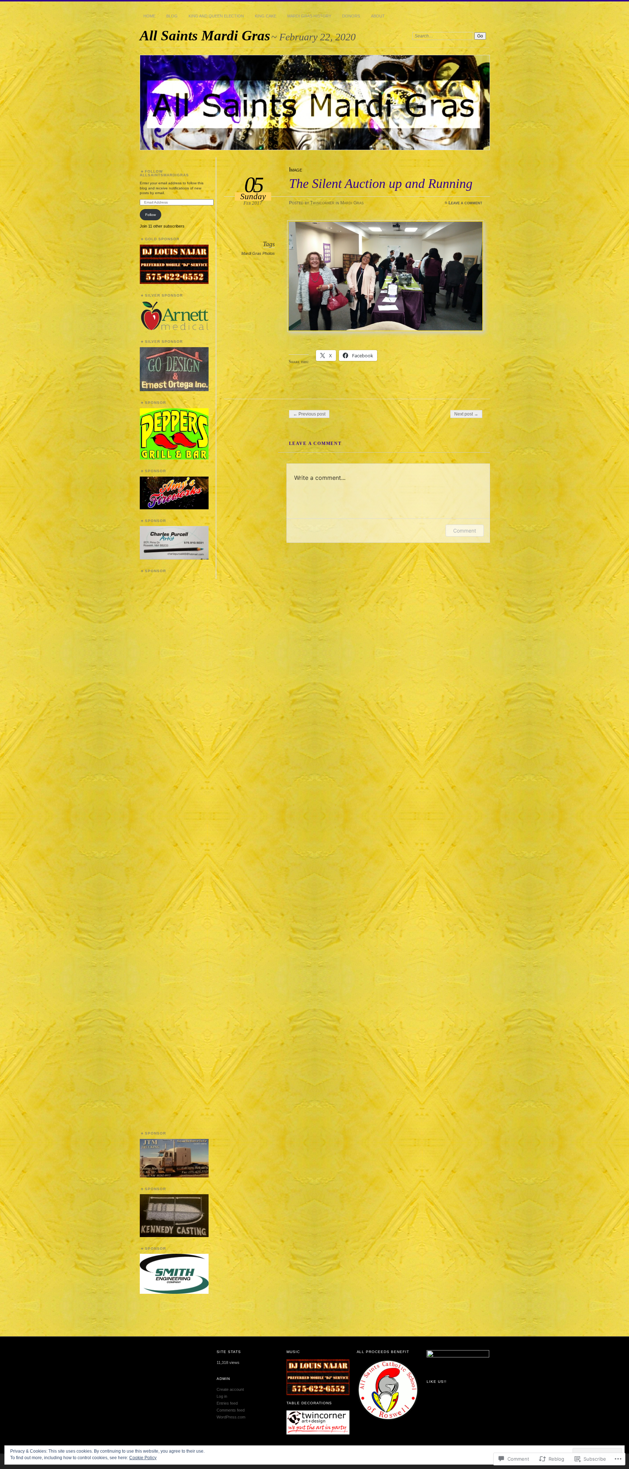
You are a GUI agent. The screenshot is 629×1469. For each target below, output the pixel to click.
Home (149, 16)
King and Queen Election (216, 16)
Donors (351, 16)
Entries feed (227, 1403)
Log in (222, 1396)
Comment (464, 530)
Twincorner (322, 202)
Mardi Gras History (309, 16)
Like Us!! (437, 1382)
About (378, 16)
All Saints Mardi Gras (205, 35)
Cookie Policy (143, 1457)
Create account (230, 1389)
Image (295, 169)
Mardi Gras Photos (258, 253)
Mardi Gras (352, 202)
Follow (150, 215)
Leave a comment (465, 202)
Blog (172, 16)
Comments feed (231, 1410)
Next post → (466, 414)
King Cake (265, 16)
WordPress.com (231, 1417)
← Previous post (309, 414)
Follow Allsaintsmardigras (164, 173)
